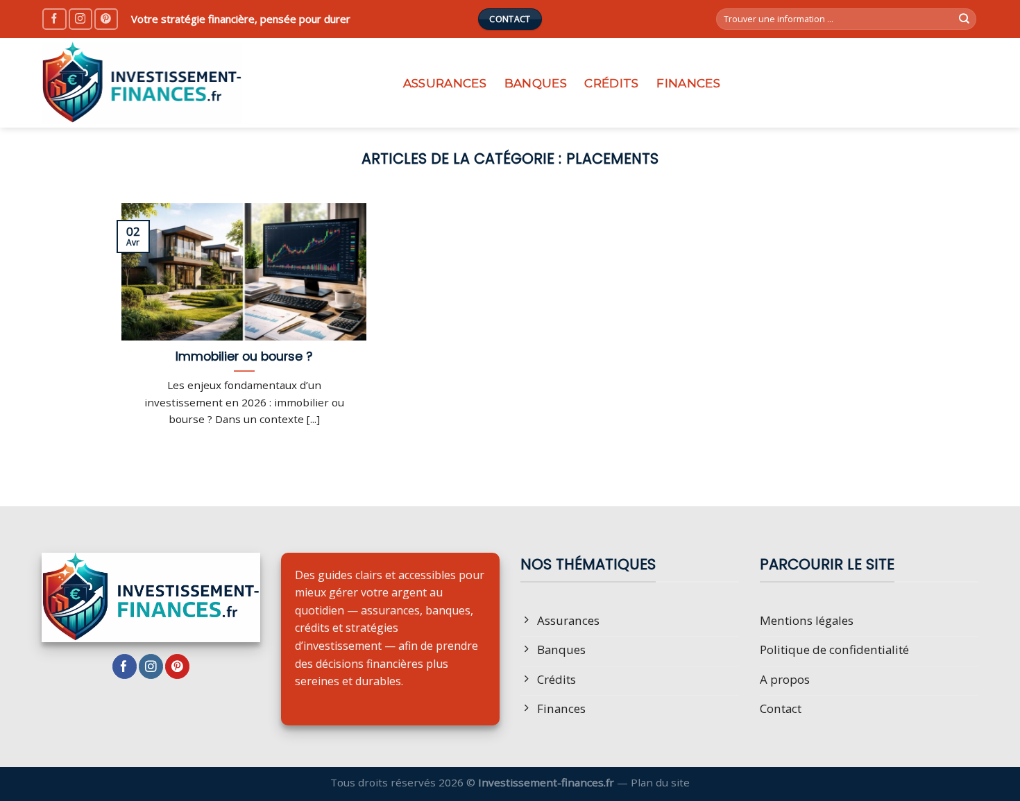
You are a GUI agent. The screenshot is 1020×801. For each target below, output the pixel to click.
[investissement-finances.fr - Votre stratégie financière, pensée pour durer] (207, 83)
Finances (688, 83)
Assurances (444, 83)
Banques (535, 83)
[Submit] (964, 19)
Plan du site (660, 782)
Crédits (611, 83)
